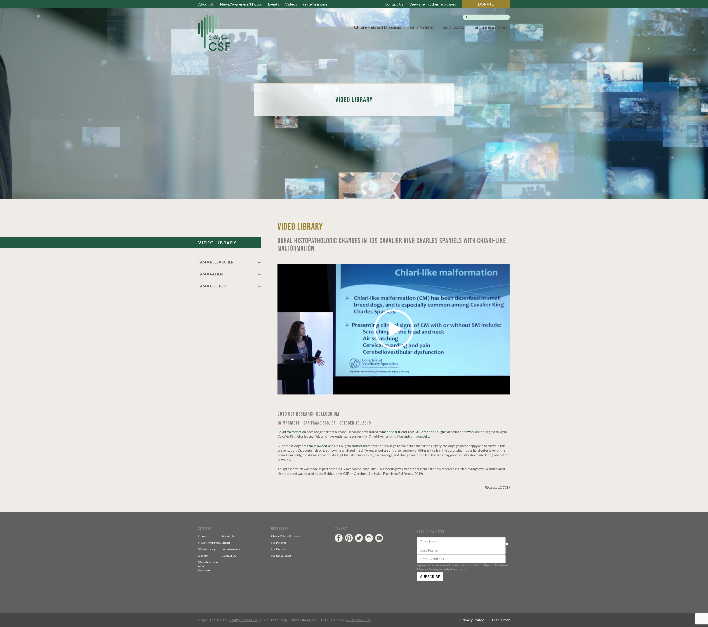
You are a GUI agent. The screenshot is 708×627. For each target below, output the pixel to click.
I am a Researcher (489, 27)
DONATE (486, 4)
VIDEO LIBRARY (217, 242)
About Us (206, 4)
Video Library (207, 549)
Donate (203, 555)
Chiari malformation (291, 432)
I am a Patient (420, 27)
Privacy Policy (472, 620)
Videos (291, 4)
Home (202, 536)
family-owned (317, 446)
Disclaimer (501, 620)
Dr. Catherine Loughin (431, 432)
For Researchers (281, 555)
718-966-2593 (358, 620)
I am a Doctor (453, 27)
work (471, 432)
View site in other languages (432, 4)
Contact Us (394, 4)
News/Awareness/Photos (241, 4)
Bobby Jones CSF (243, 620)
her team (363, 446)
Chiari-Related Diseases (377, 27)
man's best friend (394, 432)
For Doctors (279, 549)
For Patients (279, 542)
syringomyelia (419, 436)
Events (273, 4)
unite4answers (315, 4)
